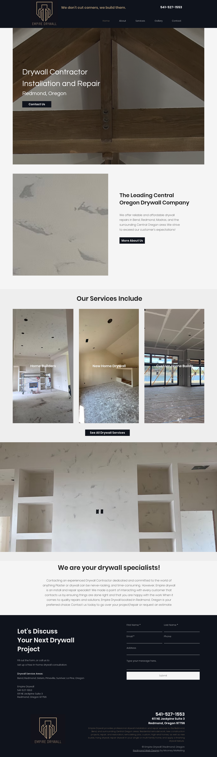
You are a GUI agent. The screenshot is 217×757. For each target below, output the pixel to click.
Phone (167, 636)
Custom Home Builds (174, 365)
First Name (133, 625)
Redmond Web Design (146, 750)
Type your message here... (141, 661)
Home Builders (43, 365)
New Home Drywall (109, 365)
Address (131, 648)
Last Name (170, 625)
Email (130, 636)
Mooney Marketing (174, 750)
